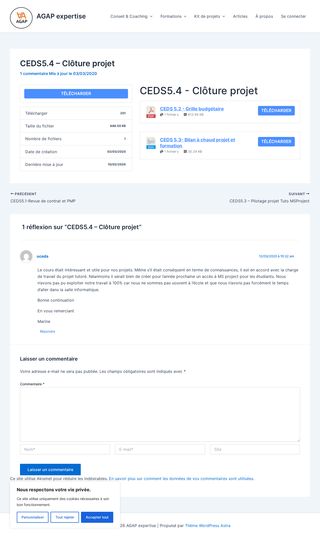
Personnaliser (33, 517)
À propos (264, 16)
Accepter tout (97, 517)
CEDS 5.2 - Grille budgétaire (192, 109)
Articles (240, 16)
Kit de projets (207, 16)
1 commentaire (34, 73)
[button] (150, 16)
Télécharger (76, 93)
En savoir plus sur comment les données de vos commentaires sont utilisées (181, 478)
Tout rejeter (65, 517)
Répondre (47, 331)
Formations (171, 16)
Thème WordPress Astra (207, 525)
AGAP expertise (61, 16)
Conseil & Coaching (129, 16)
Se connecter (293, 16)
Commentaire (32, 384)
